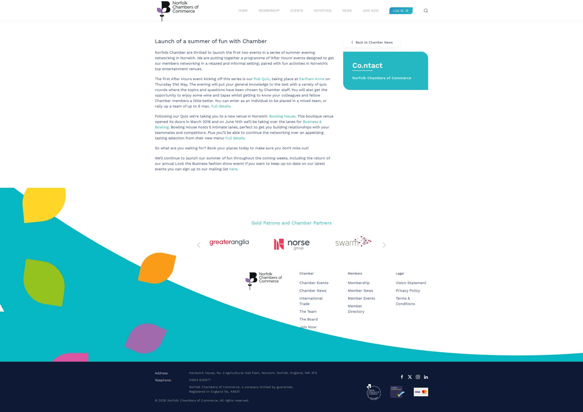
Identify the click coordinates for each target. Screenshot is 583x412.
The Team (308, 311)
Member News (360, 290)
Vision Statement (411, 283)
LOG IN (398, 11)
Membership (359, 283)
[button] (426, 10)
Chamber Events (313, 283)
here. (233, 169)
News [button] (347, 10)
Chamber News (312, 290)
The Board (308, 319)
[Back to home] (177, 10)
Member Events (361, 298)
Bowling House (282, 116)
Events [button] (297, 10)
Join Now (370, 10)
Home (243, 10)
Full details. (221, 106)
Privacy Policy (408, 290)
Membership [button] (269, 10)
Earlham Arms (311, 79)
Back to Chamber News (374, 42)
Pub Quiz (262, 79)
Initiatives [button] (322, 10)
